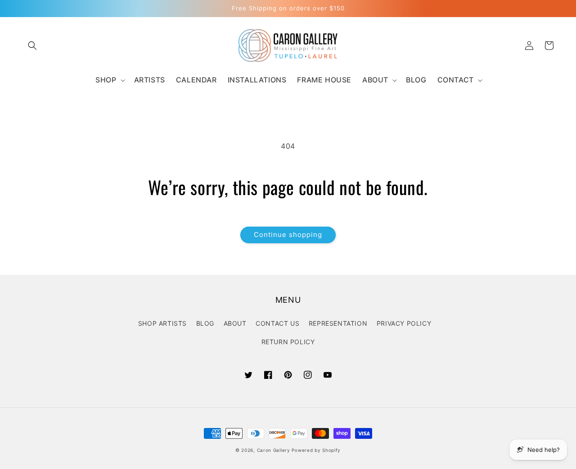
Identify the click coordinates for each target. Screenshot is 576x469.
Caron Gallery (273, 450)
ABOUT (235, 323)
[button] (32, 45)
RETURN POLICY (288, 342)
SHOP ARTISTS (162, 323)
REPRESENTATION (338, 323)
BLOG (205, 323)
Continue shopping (288, 234)
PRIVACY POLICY (404, 323)
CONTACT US (277, 323)
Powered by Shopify (316, 450)
